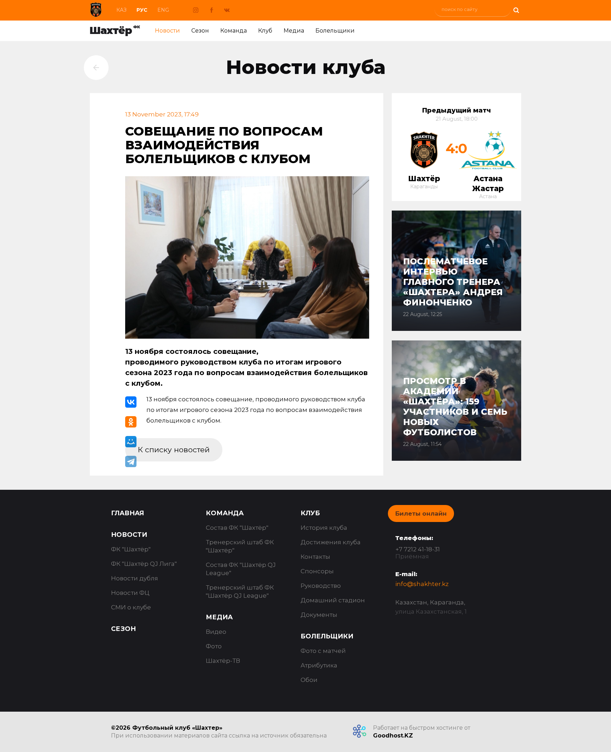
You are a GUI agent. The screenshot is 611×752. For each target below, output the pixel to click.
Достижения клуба (331, 542)
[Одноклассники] (130, 421)
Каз (121, 10)
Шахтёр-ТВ (223, 660)
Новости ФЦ (130, 592)
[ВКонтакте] (130, 402)
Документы (319, 614)
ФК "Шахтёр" (131, 549)
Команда (233, 30)
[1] (516, 9)
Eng (163, 10)
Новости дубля (134, 578)
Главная (127, 513)
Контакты (315, 556)
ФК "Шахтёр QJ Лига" (144, 563)
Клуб (265, 30)
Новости (167, 30)
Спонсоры (317, 571)
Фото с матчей (323, 650)
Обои (309, 679)
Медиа (294, 30)
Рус (141, 10)
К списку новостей (174, 449)
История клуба (324, 527)
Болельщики (335, 30)
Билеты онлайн (421, 513)
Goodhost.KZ (393, 735)
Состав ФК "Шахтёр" (237, 527)
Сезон (200, 30)
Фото (214, 646)
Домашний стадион (333, 600)
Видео (216, 631)
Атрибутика (319, 665)
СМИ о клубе (131, 607)
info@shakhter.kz (422, 583)
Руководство (321, 585)
